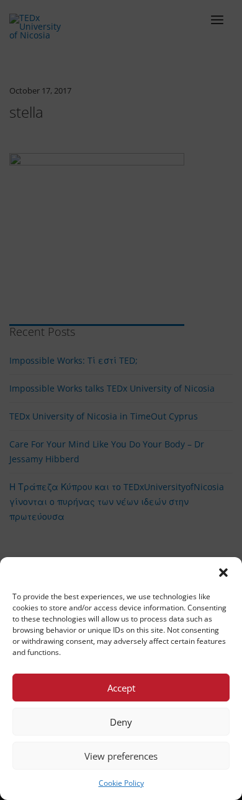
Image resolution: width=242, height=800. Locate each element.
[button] (223, 572)
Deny (121, 722)
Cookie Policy (121, 783)
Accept (121, 688)
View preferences (121, 756)
